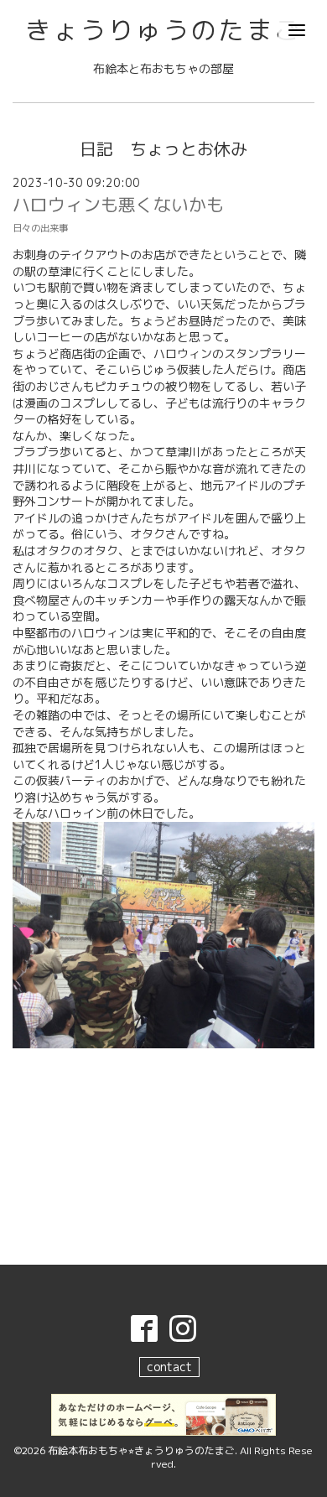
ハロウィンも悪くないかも (118, 204)
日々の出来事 (40, 228)
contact (169, 1367)
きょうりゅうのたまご (163, 30)
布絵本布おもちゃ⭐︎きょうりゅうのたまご (141, 1450)
